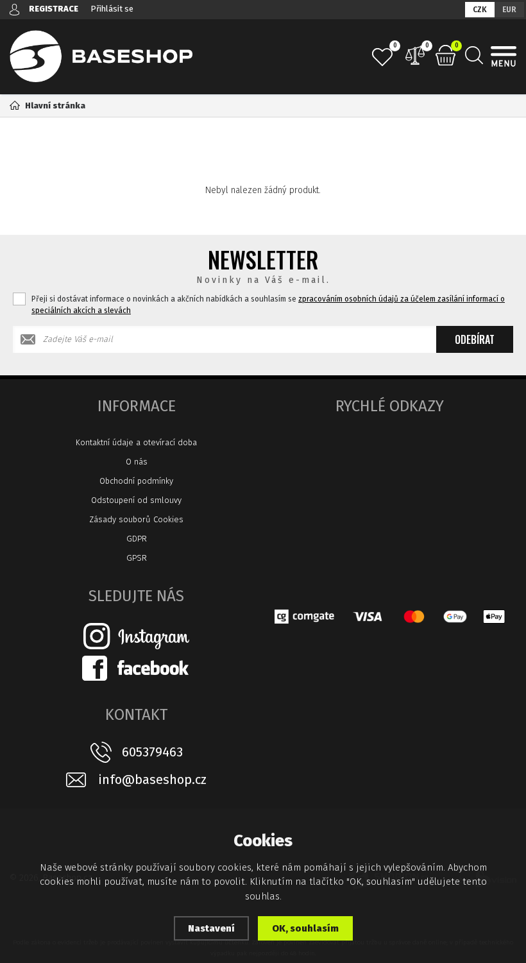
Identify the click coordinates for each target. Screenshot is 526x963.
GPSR (136, 558)
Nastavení (211, 928)
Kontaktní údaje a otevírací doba (136, 442)
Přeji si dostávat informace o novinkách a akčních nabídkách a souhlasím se (268, 304)
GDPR (136, 538)
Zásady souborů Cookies (136, 519)
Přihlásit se (111, 8)
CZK (480, 9)
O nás (137, 461)
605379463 (152, 752)
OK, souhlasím (305, 928)
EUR (509, 9)
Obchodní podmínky (136, 481)
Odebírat (475, 339)
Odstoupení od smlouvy (136, 500)
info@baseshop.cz (152, 779)
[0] (382, 57)
